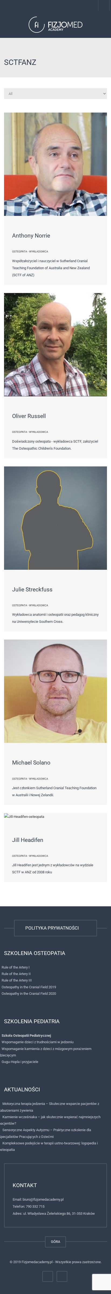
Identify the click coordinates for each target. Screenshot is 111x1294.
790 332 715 (35, 1206)
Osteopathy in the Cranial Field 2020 (29, 994)
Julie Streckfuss (32, 589)
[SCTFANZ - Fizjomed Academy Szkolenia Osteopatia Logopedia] (55, 24)
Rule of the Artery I (16, 967)
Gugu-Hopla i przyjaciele (20, 1062)
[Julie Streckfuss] (55, 518)
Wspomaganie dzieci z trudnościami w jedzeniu (38, 1042)
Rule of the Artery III (17, 980)
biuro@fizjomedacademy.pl (43, 1199)
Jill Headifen (27, 840)
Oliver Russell (29, 416)
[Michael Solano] (55, 691)
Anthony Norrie (31, 235)
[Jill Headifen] (55, 816)
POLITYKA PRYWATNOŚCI (53, 928)
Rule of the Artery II (16, 974)
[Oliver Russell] (55, 344)
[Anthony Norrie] (55, 164)
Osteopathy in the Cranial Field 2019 (29, 987)
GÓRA (55, 1242)
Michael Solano (31, 762)
